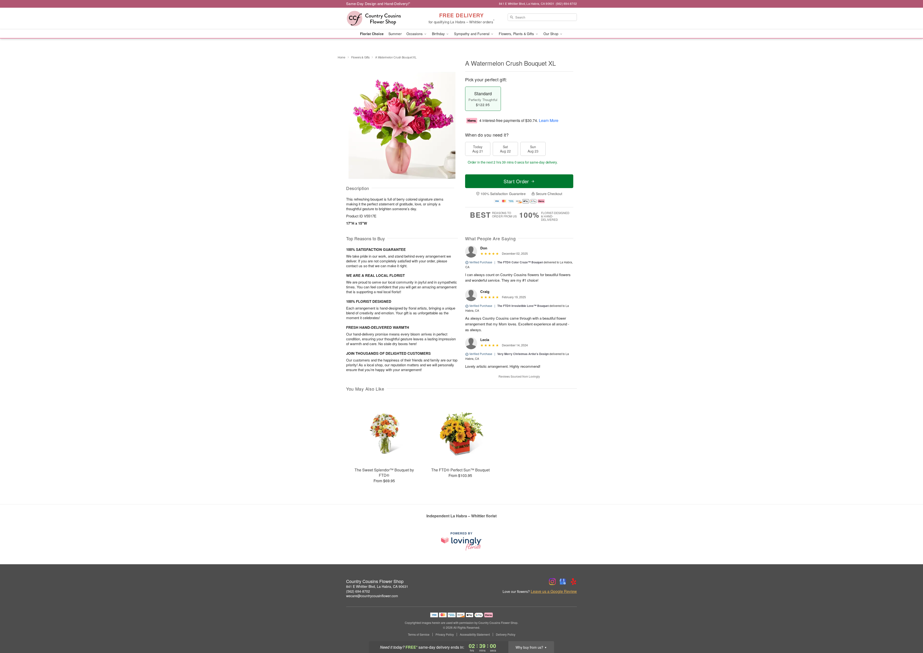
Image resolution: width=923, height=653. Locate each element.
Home (341, 57)
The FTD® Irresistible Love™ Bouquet (523, 306)
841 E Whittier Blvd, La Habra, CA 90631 (377, 586)
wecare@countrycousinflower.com (372, 595)
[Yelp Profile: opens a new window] (573, 581)
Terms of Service (419, 634)
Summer (395, 33)
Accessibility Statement (475, 634)
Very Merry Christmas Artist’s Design (523, 354)
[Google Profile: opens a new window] (563, 581)
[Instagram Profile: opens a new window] (552, 581)
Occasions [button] (415, 33)
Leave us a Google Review (554, 591)
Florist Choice (372, 33)
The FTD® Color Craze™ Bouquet (520, 262)
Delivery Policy (505, 634)
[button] (910, 633)
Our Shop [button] (551, 33)
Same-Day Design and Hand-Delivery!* (378, 3)
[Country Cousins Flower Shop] (380, 18)
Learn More (548, 120)
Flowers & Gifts (360, 57)
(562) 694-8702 (358, 591)
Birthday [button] (439, 33)
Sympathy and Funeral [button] (472, 33)
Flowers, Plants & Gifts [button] (517, 33)
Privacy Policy (445, 634)
